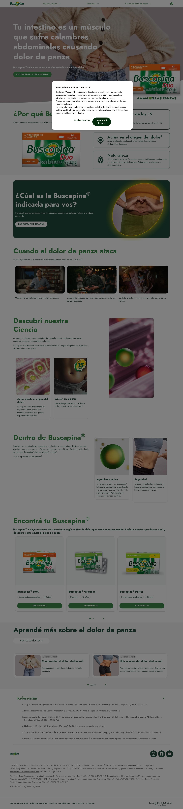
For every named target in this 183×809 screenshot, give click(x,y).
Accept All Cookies (102, 121)
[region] (92, 105)
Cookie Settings (82, 120)
